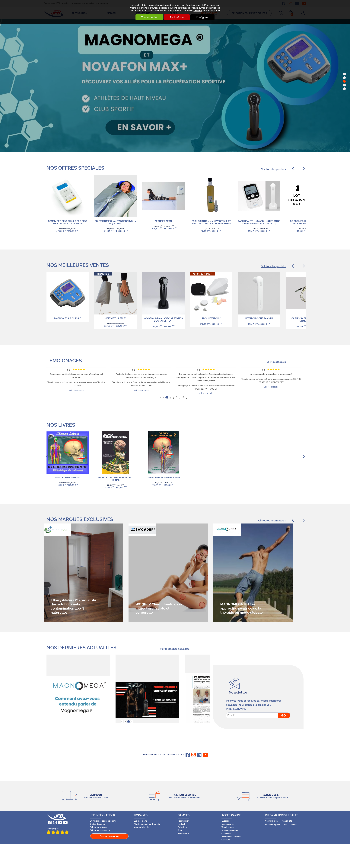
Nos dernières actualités (81, 647)
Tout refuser (177, 17)
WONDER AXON (163, 221)
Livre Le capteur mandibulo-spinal (115, 478)
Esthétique (182, 827)
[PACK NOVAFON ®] (211, 293)
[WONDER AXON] (163, 196)
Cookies (198, 10)
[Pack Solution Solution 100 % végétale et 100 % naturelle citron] (211, 196)
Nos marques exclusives (79, 519)
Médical (181, 824)
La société (226, 821)
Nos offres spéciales (75, 168)
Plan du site (287, 821)
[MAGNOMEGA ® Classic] (67, 293)
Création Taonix (272, 821)
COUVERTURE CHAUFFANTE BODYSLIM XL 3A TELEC (115, 222)
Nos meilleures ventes (77, 265)
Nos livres (60, 425)
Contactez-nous (109, 836)
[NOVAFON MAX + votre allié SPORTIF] (78, 700)
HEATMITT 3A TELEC (115, 318)
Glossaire (225, 840)
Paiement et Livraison (230, 836)
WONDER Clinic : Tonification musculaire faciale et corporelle (74, 608)
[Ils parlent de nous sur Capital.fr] (147, 700)
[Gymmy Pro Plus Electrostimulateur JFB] (67, 196)
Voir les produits (76, 390)
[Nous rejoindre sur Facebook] (187, 754)
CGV (285, 824)
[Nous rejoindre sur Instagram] (193, 754)
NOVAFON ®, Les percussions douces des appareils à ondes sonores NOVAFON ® (241, 606)
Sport (180, 830)
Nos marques (227, 824)
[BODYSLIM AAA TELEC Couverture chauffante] (115, 196)
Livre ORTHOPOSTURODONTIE (163, 477)
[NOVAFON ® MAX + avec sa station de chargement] (163, 293)
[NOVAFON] (259, 293)
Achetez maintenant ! (70, 121)
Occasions (226, 833)
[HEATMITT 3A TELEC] (115, 293)
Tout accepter (149, 17)
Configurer (202, 17)
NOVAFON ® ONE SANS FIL (259, 318)
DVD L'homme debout (67, 477)
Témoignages (64, 360)
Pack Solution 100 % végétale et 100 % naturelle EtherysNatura (211, 222)
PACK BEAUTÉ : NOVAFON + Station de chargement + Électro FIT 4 (259, 222)
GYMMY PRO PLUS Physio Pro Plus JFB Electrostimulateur (67, 222)
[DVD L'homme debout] (67, 452)
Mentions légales (272, 824)
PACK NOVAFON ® (211, 318)
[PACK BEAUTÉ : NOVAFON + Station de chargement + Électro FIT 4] (259, 196)
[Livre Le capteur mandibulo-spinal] (115, 452)
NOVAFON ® (183, 833)
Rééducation (144, 80)
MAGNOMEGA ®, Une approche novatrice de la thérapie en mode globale (156, 608)
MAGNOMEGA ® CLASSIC (67, 318)
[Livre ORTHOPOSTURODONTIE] (163, 452)
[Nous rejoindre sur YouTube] (204, 754)
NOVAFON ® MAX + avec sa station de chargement (163, 319)
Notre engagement (229, 830)
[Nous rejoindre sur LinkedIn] (199, 754)
